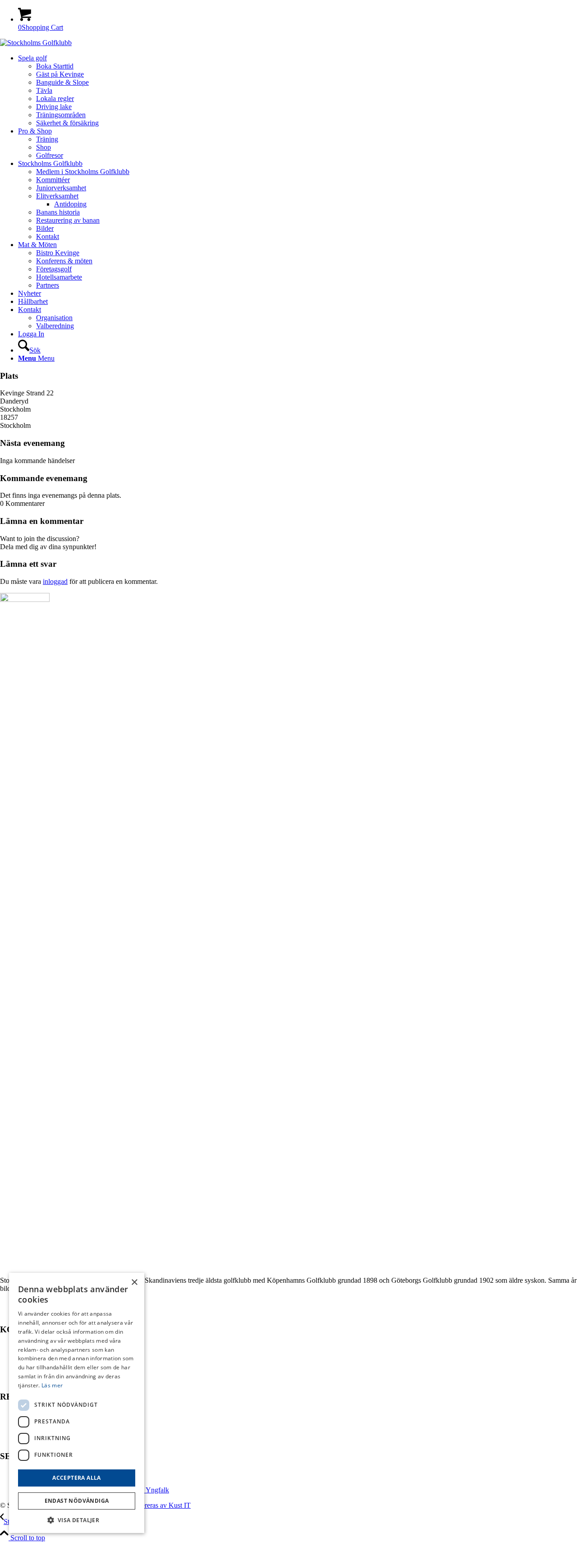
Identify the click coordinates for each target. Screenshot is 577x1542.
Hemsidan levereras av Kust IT (146, 1505)
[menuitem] (297, 90)
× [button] (134, 1282)
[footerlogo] (36, 42)
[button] (76, 1519)
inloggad (55, 581)
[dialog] (76, 1403)
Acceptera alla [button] (76, 1478)
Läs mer (52, 1385)
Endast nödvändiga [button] (77, 1501)
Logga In (31, 334)
